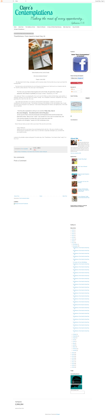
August (74, 337)
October (75, 334)
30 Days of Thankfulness (19, 29)
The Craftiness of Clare (30, 27)
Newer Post (16, 196)
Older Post (65, 196)
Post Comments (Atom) (24, 198)
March (74, 346)
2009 (73, 365)
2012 (73, 359)
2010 (73, 363)
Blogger (58, 414)
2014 (73, 356)
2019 (73, 239)
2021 (73, 235)
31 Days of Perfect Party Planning (54, 27)
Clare (80, 140)
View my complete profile (76, 153)
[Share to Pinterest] (40, 148)
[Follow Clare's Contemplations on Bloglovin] (77, 79)
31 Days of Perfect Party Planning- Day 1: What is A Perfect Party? (83, 190)
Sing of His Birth (76, 27)
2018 (73, 240)
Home (15, 27)
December (75, 244)
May (74, 343)
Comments (74, 91)
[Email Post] (31, 148)
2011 (73, 361)
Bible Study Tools (67, 27)
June (74, 341)
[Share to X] (37, 148)
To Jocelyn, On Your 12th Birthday (80, 262)
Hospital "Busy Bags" (82, 159)
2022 (73, 233)
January (75, 350)
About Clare (20, 27)
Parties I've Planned (41, 27)
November (75, 246)
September (75, 336)
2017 (73, 242)
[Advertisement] (78, 41)
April (74, 345)
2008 (73, 367)
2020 (73, 237)
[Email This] (34, 148)
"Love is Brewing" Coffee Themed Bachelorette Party (83, 197)
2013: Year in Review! (82, 166)
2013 (73, 358)
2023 (73, 231)
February (75, 348)
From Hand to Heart (31, 151)
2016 (73, 352)
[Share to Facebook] (38, 148)
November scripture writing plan (41, 151)
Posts (73, 89)
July (74, 339)
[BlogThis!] (35, 148)
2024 (73, 230)
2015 (73, 354)
